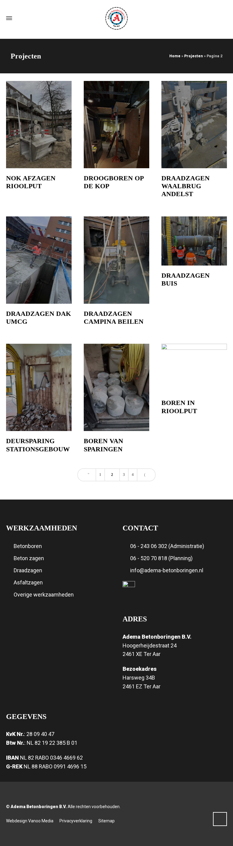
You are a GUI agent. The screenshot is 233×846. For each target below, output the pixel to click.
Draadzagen (28, 570)
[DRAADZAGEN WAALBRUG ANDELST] (194, 124)
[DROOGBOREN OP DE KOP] (116, 124)
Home (175, 56)
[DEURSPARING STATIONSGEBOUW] (39, 387)
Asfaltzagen (28, 582)
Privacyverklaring (75, 820)
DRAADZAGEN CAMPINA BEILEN (114, 317)
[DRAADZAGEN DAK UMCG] (39, 260)
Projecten (193, 56)
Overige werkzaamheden (44, 594)
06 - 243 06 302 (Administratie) (167, 546)
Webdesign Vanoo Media (29, 820)
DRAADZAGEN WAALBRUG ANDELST (185, 186)
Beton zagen (29, 558)
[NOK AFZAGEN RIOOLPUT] (39, 124)
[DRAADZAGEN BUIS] (194, 241)
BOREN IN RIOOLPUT (179, 406)
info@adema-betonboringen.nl (166, 570)
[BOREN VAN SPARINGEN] (116, 387)
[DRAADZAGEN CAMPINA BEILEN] (116, 260)
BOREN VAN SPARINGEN (103, 445)
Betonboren (28, 546)
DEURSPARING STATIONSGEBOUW (38, 445)
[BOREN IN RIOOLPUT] (194, 368)
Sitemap (106, 820)
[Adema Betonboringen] (116, 18)
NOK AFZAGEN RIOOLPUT (31, 182)
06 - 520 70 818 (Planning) (161, 558)
